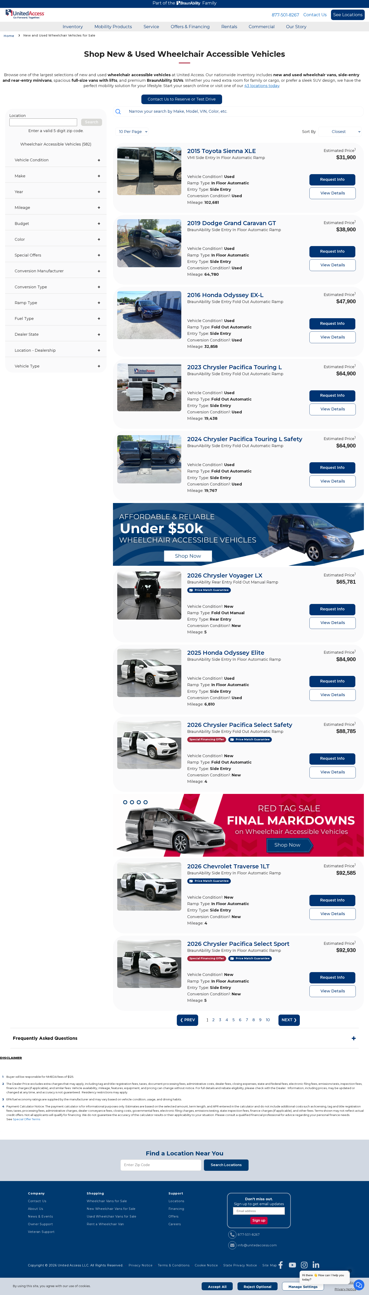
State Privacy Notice (240, 1265)
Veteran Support (41, 1232)
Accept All (217, 1287)
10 (268, 1020)
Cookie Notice (206, 1265)
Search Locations (226, 1165)
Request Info (332, 180)
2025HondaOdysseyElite (225, 652)
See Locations (348, 14)
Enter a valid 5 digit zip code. (55, 130)
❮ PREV (187, 1020)
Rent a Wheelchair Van (105, 1224)
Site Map (269, 1265)
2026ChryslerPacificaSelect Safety (239, 724)
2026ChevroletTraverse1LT (228, 866)
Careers (174, 1224)
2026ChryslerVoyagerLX (224, 575)
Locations (176, 1201)
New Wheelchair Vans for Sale (111, 1209)
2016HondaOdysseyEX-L (225, 295)
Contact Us (315, 14)
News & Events (40, 1216)
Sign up (258, 1220)
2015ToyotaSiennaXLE (221, 151)
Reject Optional (257, 1287)
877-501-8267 (285, 15)
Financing (176, 1209)
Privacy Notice (345, 1289)
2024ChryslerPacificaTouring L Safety (244, 439)
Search (91, 122)
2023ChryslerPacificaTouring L (234, 367)
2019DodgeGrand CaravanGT (231, 223)
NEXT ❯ (289, 1020)
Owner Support (40, 1224)
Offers (173, 1216)
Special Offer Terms (26, 1119)
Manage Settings (303, 1287)
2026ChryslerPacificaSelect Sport (238, 943)
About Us (35, 1209)
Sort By (309, 131)
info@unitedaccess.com (257, 1245)
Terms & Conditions (173, 1265)
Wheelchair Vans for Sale (107, 1201)
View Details (333, 193)
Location (17, 115)
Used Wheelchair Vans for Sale (111, 1216)
